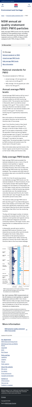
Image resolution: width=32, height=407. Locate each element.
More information (8, 64)
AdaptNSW (4, 347)
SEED (2, 350)
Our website (4, 371)
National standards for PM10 (11, 55)
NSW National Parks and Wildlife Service (9, 344)
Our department (6, 339)
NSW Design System (10, 403)
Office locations (5, 380)
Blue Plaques (4, 352)
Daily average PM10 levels (10, 61)
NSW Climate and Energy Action (9, 341)
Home (2, 15)
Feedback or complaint (7, 385)
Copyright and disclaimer (7, 375)
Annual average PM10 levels (11, 58)
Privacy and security (6, 373)
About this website (7, 367)
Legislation (4, 357)
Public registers (5, 364)
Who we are (4, 369)
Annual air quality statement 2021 (14, 15)
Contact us (4, 378)
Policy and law (5, 355)
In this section (16, 45)
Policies (3, 361)
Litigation (3, 359)
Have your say (4, 383)
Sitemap (3, 397)
